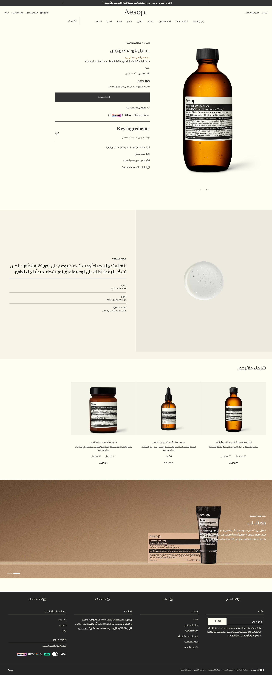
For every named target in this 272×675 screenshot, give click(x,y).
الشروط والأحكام (191, 647)
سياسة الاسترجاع (242, 670)
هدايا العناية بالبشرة (133, 43)
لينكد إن (63, 625)
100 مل (129, 74)
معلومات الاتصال (185, 670)
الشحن (132, 86)
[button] (198, 21)
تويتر (64, 631)
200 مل (142, 73)
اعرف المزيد (83, 628)
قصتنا (195, 619)
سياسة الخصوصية (214, 670)
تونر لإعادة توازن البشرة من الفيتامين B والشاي (233, 442)
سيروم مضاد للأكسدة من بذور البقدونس (168, 442)
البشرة (147, 43)
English (44, 12)
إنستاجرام (62, 619)
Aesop (253, 670)
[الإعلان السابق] (209, 3)
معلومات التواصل (191, 625)
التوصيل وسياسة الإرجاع (188, 636)
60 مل (168, 456)
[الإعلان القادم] (62, 3)
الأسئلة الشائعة (191, 631)
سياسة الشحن (199, 670)
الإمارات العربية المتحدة (51, 646)
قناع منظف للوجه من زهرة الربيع (104, 442)
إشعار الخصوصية (191, 642)
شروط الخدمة (228, 670)
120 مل (108, 456)
